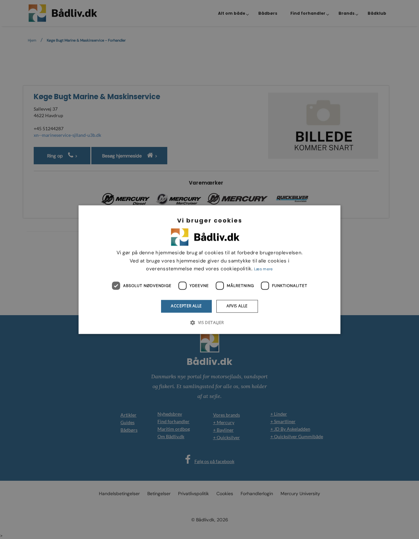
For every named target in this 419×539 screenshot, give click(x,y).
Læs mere (263, 269)
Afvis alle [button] (237, 306)
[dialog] (209, 269)
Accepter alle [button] (186, 306)
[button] (209, 322)
